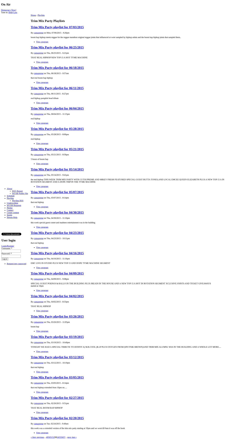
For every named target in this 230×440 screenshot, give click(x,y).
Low (15, 12)
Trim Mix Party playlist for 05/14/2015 (57, 169)
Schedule (11, 196)
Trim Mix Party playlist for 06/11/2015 (57, 88)
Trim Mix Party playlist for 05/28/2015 (57, 128)
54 (58, 437)
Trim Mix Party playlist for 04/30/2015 (57, 212)
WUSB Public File (20, 193)
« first (33, 437)
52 (53, 437)
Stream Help (12, 217)
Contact (10, 210)
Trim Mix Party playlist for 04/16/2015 (57, 253)
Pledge (10, 208)
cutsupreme (38, 33)
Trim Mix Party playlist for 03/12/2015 (57, 357)
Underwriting (12, 203)
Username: (6, 248)
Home (33, 15)
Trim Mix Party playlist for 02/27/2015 (57, 397)
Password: (6, 253)
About (9, 189)
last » (74, 437)
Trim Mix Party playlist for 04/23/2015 (57, 232)
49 (47, 437)
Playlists (10, 198)
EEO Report (17, 191)
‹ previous (40, 437)
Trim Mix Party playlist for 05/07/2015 (57, 192)
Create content (13, 212)
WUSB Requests (14, 205)
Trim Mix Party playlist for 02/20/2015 (57, 418)
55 (60, 437)
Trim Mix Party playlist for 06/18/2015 (57, 67)
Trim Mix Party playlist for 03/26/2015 (57, 316)
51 (51, 437)
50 (49, 437)
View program (42, 42)
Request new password (16, 264)
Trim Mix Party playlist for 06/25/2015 (57, 47)
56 (62, 437)
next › (69, 437)
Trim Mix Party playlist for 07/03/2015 (57, 27)
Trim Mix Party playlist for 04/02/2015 (57, 296)
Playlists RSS (17, 201)
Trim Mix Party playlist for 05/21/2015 (57, 149)
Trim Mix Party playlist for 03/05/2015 (57, 377)
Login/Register (7, 246)
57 (64, 437)
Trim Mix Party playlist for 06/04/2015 (57, 108)
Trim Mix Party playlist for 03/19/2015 (57, 337)
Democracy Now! (8, 10)
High (11, 12)
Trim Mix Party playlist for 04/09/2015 (57, 273)
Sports (9, 215)
